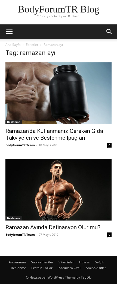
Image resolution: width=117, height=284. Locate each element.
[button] (9, 31)
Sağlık (99, 262)
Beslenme (13, 122)
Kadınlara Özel (70, 268)
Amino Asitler (96, 268)
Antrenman (17, 262)
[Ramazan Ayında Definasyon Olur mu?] (58, 190)
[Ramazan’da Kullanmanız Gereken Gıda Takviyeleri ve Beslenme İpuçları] (58, 93)
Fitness (84, 262)
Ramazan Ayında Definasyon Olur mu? (52, 227)
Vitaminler (66, 262)
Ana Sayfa (13, 44)
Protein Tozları (42, 268)
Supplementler (42, 262)
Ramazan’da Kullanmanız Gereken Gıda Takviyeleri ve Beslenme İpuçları (54, 134)
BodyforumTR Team (20, 145)
